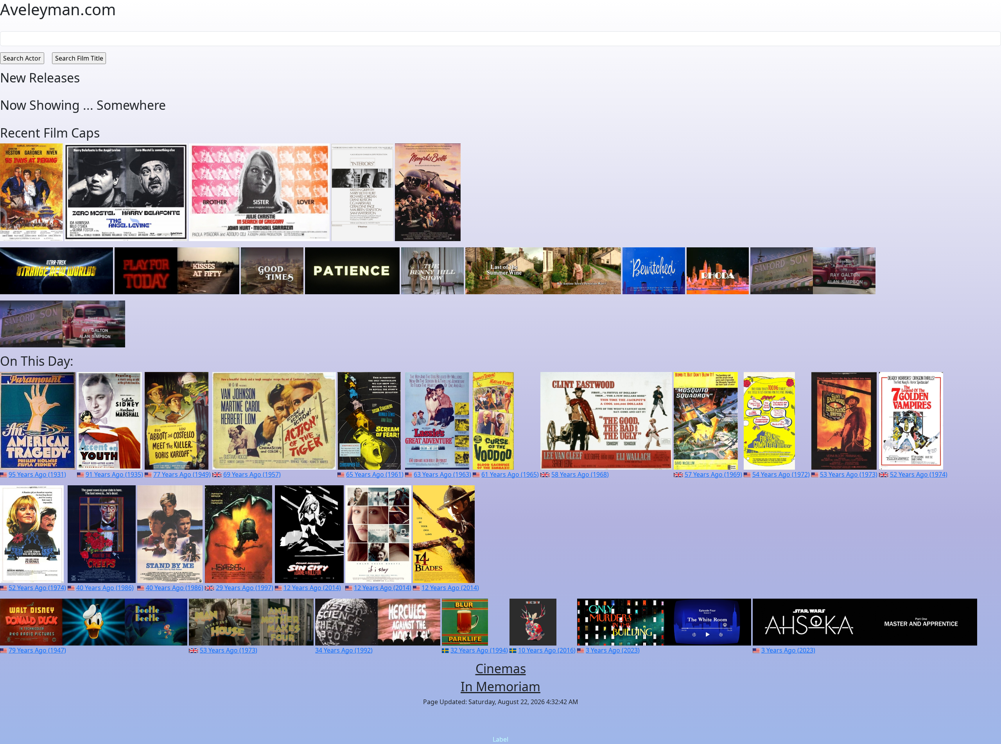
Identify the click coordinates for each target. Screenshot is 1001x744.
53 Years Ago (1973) (848, 474)
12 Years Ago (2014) (312, 587)
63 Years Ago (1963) (442, 474)
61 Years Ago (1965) (510, 474)
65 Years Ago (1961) (375, 474)
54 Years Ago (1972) (781, 474)
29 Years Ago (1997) (244, 587)
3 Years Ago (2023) (613, 650)
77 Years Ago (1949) (182, 474)
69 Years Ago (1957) (252, 474)
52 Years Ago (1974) (918, 474)
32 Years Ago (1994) (479, 650)
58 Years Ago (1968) (580, 474)
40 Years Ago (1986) (105, 587)
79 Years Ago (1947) (37, 650)
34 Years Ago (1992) (344, 650)
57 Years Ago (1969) (713, 474)
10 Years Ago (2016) (547, 650)
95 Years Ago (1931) (37, 474)
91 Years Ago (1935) (114, 474)
